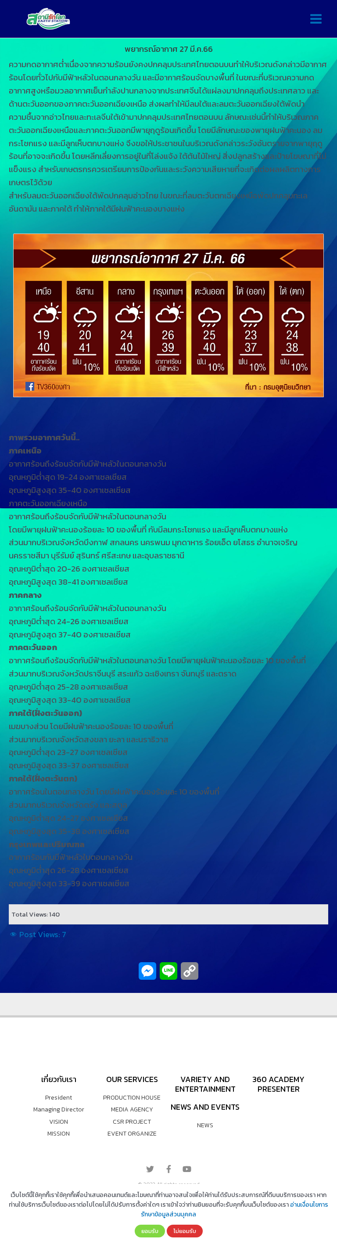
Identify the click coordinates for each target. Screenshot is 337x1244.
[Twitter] (150, 1169)
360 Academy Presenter (278, 1084)
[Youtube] (187, 1169)
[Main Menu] (315, 19)
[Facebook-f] (168, 1169)
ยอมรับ (149, 1230)
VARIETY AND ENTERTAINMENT (205, 1084)
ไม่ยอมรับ (184, 1230)
